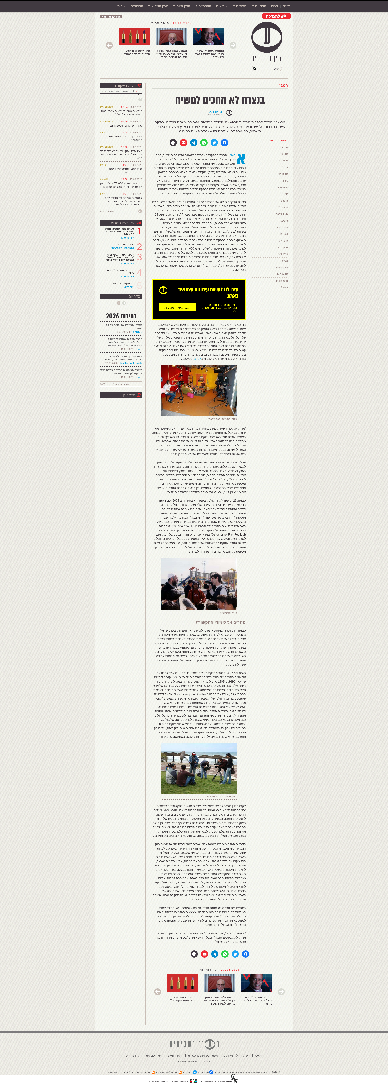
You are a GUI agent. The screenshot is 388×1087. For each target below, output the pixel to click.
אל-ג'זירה (283, 174)
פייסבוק (129, 395)
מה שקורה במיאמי (123, 283)
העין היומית (181, 6)
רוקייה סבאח (281, 227)
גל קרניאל (215, 111)
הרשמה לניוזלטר (111, 17)
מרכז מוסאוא (281, 280)
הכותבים (137, 6)
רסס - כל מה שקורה (168, 1072)
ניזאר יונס (283, 160)
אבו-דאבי (283, 187)
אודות (121, 6)
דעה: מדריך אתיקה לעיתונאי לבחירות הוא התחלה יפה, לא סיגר (122, 358)
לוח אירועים (231, 1055)
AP (286, 194)
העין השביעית (110, 91)
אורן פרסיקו (127, 237)
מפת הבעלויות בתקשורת (203, 1055)
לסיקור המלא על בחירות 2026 (114, 384)
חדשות (127, 91)
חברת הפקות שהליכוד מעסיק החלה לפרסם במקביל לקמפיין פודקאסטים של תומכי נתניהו (124, 342)
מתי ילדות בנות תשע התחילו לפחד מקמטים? (136, 52)
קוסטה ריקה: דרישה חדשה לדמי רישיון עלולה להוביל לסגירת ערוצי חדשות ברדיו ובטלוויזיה (122, 201)
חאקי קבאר (282, 214)
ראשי (287, 6)
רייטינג (284, 220)
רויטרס (284, 200)
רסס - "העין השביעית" (140, 1072)
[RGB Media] (196, 1081)
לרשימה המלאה (107, 211)
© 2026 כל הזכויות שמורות (266, 1072)
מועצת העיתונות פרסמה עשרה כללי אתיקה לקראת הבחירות (121, 372)
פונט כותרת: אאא (116, 1072)
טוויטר (189, 1072)
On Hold (283, 234)
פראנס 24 (282, 207)
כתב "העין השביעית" (122, 248)
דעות (274, 6)
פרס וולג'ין (283, 240)
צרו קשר (221, 1072)
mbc (285, 180)
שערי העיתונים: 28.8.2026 (126, 125)
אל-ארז (232, 155)
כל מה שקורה (125, 86)
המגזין (282, 85)
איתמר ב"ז (136, 332)
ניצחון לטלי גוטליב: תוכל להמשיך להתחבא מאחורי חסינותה (119, 231)
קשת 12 (283, 287)
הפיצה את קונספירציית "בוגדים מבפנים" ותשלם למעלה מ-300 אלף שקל (119, 257)
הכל (138, 91)
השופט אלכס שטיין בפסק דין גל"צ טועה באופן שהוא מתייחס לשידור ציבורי (171, 54)
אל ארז (284, 154)
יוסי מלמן (129, 286)
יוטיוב (197, 358)
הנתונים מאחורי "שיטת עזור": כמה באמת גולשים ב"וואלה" (209, 54)
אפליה (284, 260)
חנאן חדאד (282, 247)
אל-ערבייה (282, 274)
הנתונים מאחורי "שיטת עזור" (120, 271)
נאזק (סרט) (282, 267)
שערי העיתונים (125, 244)
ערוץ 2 (284, 167)
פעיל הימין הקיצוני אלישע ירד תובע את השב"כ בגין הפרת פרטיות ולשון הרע (121, 154)
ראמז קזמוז (282, 254)
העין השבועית (158, 6)
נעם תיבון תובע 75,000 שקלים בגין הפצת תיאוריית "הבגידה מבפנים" (121, 185)
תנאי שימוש (244, 1072)
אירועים (222, 6)
